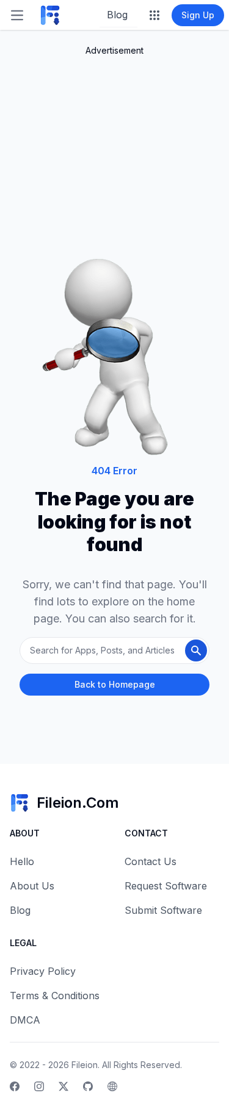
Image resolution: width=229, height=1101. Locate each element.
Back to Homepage (115, 684)
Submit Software (163, 910)
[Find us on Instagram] (39, 1086)
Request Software (166, 886)
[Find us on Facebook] (15, 1086)
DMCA (25, 1020)
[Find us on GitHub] (88, 1086)
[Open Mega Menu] (154, 15)
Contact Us (150, 861)
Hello (22, 861)
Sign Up (197, 15)
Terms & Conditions (55, 995)
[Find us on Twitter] (63, 1086)
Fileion (84, 1065)
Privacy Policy (43, 971)
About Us (32, 886)
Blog (117, 15)
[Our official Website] (112, 1086)
